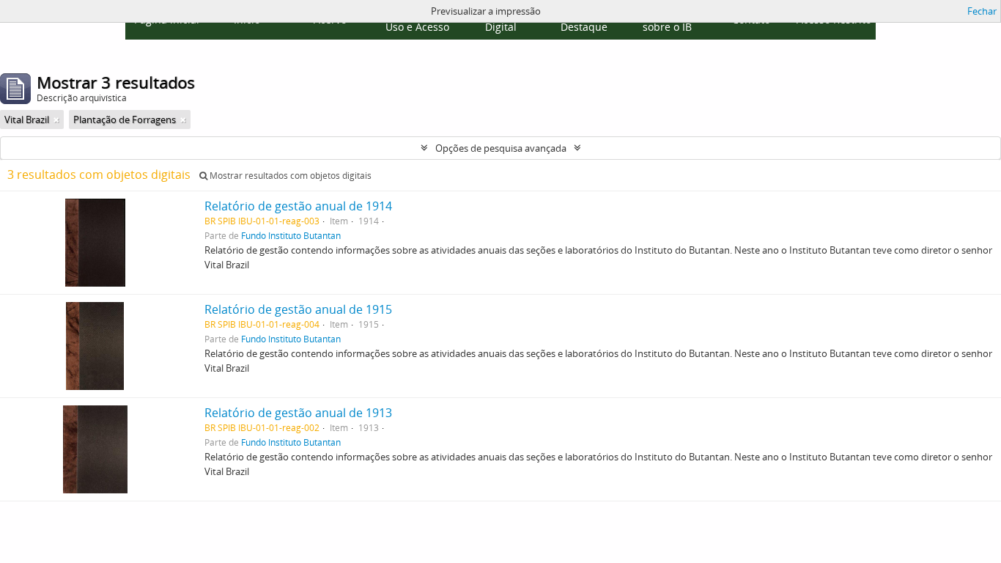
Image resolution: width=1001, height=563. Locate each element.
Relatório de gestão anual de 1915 (298, 309)
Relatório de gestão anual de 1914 (298, 206)
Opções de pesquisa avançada (500, 148)
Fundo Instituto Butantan (291, 235)
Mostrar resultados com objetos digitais (289, 175)
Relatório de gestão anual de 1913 (298, 413)
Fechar (982, 11)
